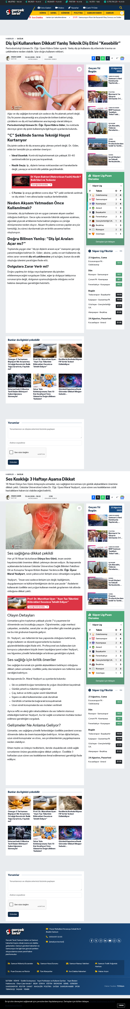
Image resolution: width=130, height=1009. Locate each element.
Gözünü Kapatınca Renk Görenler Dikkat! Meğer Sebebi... (70, 391)
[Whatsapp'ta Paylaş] (103, 58)
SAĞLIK (20, 39)
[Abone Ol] (122, 58)
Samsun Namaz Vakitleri (79, 988)
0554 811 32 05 (55, 961)
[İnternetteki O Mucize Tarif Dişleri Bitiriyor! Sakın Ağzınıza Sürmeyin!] (19, 380)
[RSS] (119, 965)
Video (61, 8)
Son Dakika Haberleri (77, 995)
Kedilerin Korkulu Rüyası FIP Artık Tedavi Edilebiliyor (70, 361)
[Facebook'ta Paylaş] (93, 58)
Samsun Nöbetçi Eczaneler (22, 988)
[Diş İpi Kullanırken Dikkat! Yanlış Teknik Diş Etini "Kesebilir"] (45, 87)
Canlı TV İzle (92, 8)
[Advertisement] (65, 27)
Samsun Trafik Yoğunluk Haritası (106, 989)
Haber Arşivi (103, 995)
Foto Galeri (45, 8)
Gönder (13, 462)
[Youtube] (110, 965)
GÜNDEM (65, 13)
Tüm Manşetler (46, 995)
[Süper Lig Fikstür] (121, 251)
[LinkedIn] (105, 965)
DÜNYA (43, 13)
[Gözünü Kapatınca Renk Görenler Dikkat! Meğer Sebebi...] (70, 380)
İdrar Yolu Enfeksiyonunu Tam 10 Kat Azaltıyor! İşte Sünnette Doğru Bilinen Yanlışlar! (44, 394)
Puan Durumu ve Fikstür (20, 995)
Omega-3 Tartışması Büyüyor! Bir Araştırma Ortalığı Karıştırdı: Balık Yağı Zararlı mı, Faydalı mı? (19, 364)
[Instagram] (101, 965)
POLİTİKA (78, 13)
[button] (122, 13)
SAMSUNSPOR (112, 13)
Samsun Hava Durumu (49, 988)
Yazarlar (75, 8)
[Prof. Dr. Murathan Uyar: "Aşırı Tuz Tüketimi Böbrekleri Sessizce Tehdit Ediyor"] (44, 351)
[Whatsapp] (114, 965)
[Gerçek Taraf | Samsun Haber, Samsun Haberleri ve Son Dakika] (15, 12)
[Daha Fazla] (108, 58)
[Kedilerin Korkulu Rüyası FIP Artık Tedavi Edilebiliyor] (70, 351)
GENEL (53, 13)
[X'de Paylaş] (98, 58)
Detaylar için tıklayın (105, 242)
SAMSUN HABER (94, 13)
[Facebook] (92, 965)
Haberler (10, 39)
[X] (96, 965)
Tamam (121, 1005)
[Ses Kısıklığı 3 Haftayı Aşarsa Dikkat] (45, 526)
